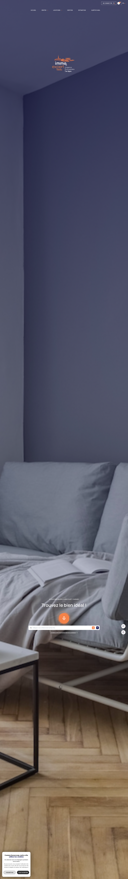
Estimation (82, 10)
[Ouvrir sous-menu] (48, 10)
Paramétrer (9, 872)
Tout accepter (23, 872)
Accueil (33, 10)
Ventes (44, 10)
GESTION (70, 10)
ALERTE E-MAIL (95, 10)
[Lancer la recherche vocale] (64, 618)
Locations (56, 10)
